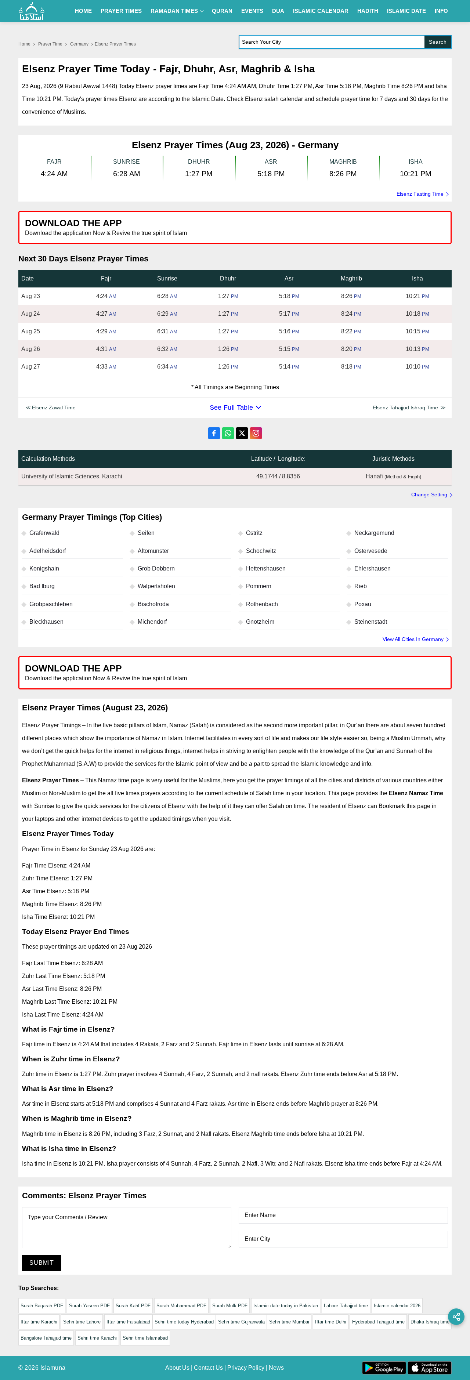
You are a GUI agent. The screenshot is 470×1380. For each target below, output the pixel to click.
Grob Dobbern (156, 568)
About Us (177, 1368)
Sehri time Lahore (82, 1322)
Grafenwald (44, 533)
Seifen (146, 533)
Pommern (258, 586)
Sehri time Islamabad (145, 1338)
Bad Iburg (42, 586)
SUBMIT (41, 1263)
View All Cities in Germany (413, 639)
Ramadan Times (174, 11)
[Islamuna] (31, 11)
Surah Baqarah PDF (42, 1305)
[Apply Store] (412, 227)
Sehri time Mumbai (289, 1322)
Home (83, 11)
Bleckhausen (46, 622)
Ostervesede (370, 551)
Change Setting (429, 494)
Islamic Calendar (320, 11)
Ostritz (254, 533)
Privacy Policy (245, 1368)
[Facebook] (214, 433)
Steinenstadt (370, 622)
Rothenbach (262, 604)
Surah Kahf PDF (133, 1305)
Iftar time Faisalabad (128, 1322)
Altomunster (153, 551)
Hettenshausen (266, 568)
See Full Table (231, 407)
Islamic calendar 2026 (397, 1305)
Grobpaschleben (51, 604)
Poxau (362, 604)
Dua (278, 11)
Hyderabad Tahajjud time (378, 1322)
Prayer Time (50, 44)
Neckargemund (374, 533)
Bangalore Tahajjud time (46, 1338)
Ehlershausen (372, 568)
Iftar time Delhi (330, 1322)
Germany (79, 44)
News (276, 1368)
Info (441, 11)
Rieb (360, 586)
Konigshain (44, 568)
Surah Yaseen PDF (89, 1305)
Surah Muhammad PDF (181, 1305)
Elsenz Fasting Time (420, 194)
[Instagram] (256, 433)
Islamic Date (406, 11)
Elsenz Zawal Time (54, 407)
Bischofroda (153, 604)
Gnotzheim (260, 622)
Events (252, 11)
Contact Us (208, 1368)
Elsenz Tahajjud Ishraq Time (405, 407)
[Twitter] (242, 433)
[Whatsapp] (228, 433)
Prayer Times (121, 11)
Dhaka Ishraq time (430, 1322)
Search (437, 42)
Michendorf (152, 622)
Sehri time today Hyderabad (184, 1322)
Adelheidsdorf (47, 551)
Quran (222, 11)
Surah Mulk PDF (229, 1305)
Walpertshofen (156, 586)
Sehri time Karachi (97, 1338)
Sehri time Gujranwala (241, 1322)
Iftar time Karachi (39, 1322)
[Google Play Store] (343, 227)
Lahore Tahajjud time (346, 1305)
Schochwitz (261, 551)
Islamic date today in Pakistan (285, 1305)
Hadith (367, 11)
